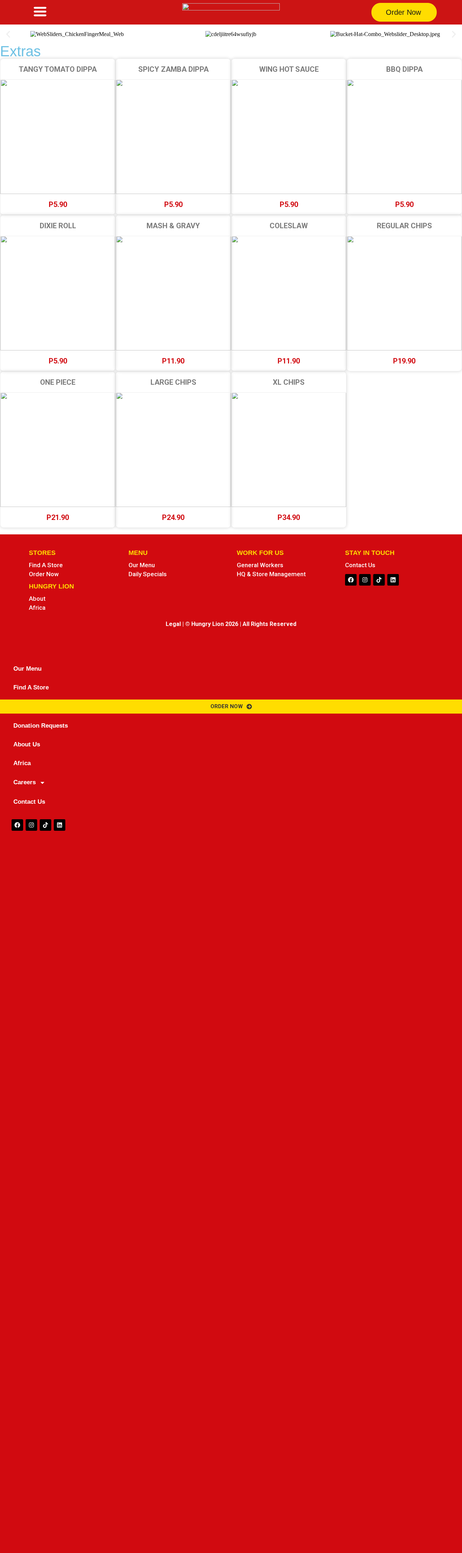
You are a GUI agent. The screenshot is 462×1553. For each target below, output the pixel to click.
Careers (24, 782)
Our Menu (27, 668)
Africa (22, 763)
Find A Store (31, 687)
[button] (8, 34)
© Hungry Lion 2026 (211, 624)
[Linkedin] (393, 580)
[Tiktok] (379, 580)
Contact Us (29, 801)
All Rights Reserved (269, 624)
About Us (26, 744)
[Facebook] (351, 580)
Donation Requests (40, 725)
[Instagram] (365, 580)
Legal (173, 624)
